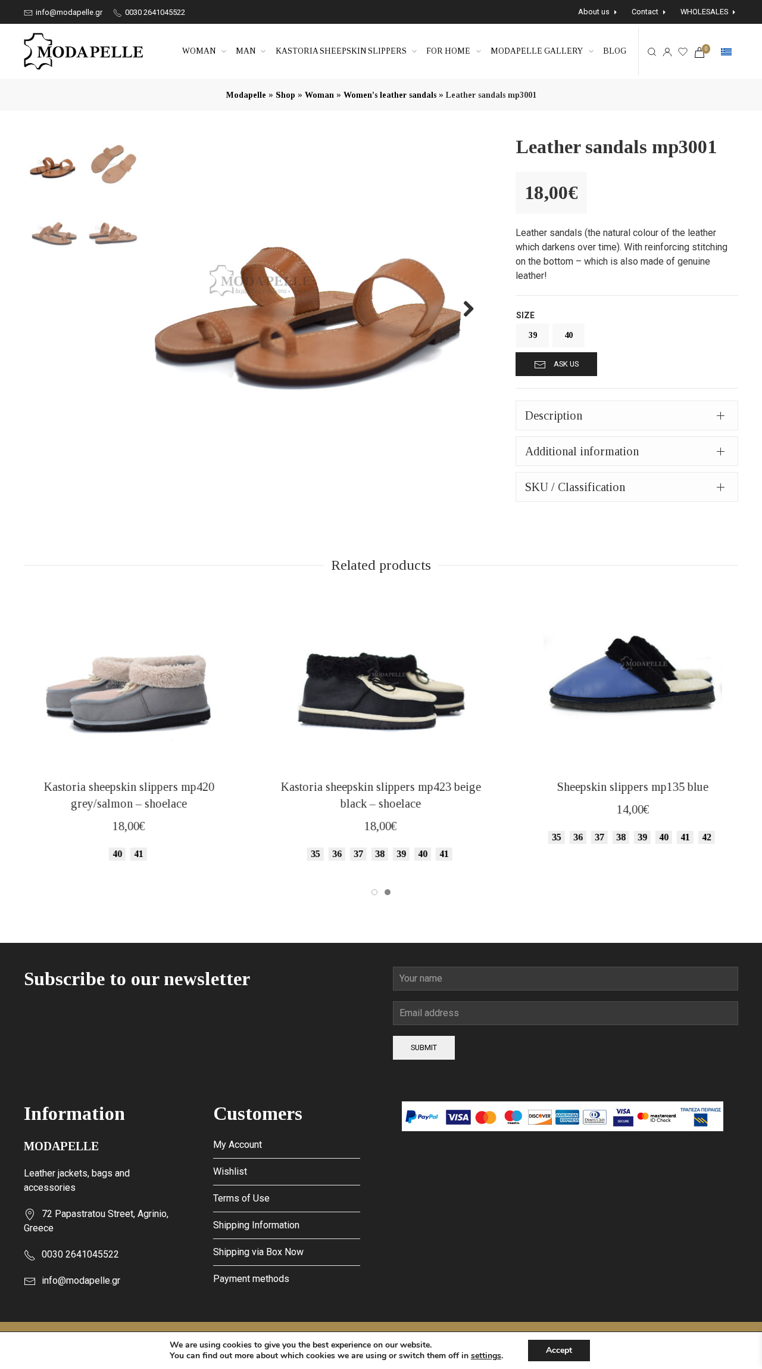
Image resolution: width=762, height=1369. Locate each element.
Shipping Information (256, 1225)
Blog (614, 50)
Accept (559, 1350)
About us (594, 11)
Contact (645, 11)
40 (568, 335)
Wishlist (230, 1171)
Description (553, 415)
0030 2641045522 (154, 12)
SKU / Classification (575, 486)
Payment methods (251, 1278)
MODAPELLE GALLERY (537, 50)
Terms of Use (241, 1198)
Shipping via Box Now (258, 1252)
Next (462, 308)
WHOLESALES (704, 11)
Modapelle (246, 95)
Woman (199, 50)
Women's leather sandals (389, 95)
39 (533, 335)
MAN (245, 50)
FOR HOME (448, 50)
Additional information (582, 451)
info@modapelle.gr (68, 12)
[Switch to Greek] (726, 52)
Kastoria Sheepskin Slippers (341, 50)
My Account (237, 1144)
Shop (285, 95)
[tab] (627, 415)
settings (486, 1356)
